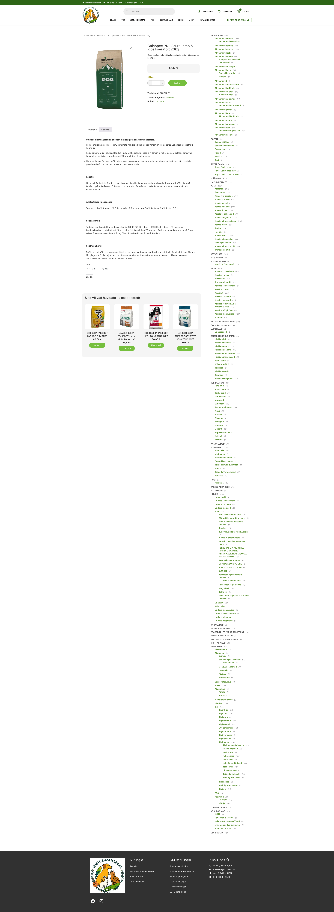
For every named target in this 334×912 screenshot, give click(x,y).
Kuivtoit (218, 436)
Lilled (113, 20)
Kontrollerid (220, 389)
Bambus (222, 656)
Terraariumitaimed (223, 407)
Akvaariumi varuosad (225, 124)
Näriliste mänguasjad (225, 357)
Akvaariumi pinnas (223, 109)
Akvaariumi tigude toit (229, 130)
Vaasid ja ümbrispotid (225, 264)
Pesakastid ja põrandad (230, 584)
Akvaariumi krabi (223, 53)
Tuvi (217, 160)
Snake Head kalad (227, 73)
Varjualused (220, 396)
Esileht (87, 35)
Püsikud (222, 674)
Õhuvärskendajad (221, 325)
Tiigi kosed (224, 782)
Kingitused (217, 490)
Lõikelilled (217, 329)
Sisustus (219, 418)
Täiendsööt (220, 606)
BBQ (217, 793)
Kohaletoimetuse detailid (182, 871)
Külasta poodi (136, 876)
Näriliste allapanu (223, 350)
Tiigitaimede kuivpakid (233, 745)
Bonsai (218, 468)
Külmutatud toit (226, 94)
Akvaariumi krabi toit (225, 88)
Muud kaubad (218, 261)
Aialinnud (219, 797)
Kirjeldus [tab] (92, 129)
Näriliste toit (220, 339)
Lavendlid (223, 670)
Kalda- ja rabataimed (223, 321)
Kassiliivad (220, 278)
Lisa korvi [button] (97, 345)
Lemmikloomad (137, 20)
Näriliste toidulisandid (225, 353)
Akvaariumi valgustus (225, 99)
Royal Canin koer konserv (227, 174)
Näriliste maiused (223, 342)
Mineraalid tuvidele (232, 580)
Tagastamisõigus (178, 881)
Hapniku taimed (230, 748)
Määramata (217, 178)
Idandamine (228, 662)
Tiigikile (222, 789)
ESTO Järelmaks (178, 891)
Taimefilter (228, 767)
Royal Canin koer (223, 167)
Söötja (222, 803)
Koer (93, 35)
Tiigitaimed (224, 742)
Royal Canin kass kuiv (225, 170)
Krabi (217, 411)
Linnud (214, 494)
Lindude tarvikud (223, 504)
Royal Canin (217, 164)
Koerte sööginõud (223, 217)
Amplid (222, 692)
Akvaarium (217, 35)
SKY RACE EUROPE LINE (230, 564)
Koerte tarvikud (222, 199)
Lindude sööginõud (223, 620)
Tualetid (218, 317)
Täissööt (219, 368)
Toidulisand (220, 360)
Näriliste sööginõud (224, 378)
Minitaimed (220, 454)
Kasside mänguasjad (224, 314)
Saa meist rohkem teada (142, 871)
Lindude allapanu (223, 617)
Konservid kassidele (224, 271)
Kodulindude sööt (223, 828)
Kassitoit (219, 293)
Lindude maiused (223, 508)
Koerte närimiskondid (225, 246)
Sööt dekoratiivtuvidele (230, 514)
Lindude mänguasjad (224, 610)
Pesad (218, 153)
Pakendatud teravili (224, 817)
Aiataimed (219, 653)
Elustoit (218, 414)
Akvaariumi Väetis (223, 120)
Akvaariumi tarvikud (224, 49)
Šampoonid (220, 192)
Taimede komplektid (222, 635)
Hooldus (218, 232)
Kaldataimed (218, 444)
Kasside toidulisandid (225, 285)
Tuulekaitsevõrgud (223, 699)
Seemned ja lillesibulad (229, 659)
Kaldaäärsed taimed (232, 763)
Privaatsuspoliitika (179, 866)
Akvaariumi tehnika (224, 45)
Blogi (181, 20)
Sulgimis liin (224, 588)
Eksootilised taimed (224, 461)
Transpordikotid (222, 250)
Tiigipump (223, 713)
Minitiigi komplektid (228, 785)
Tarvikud (219, 156)
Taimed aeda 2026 (220, 487)
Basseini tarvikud (223, 682)
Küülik (217, 814)
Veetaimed (228, 759)
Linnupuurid (220, 497)
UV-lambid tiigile (227, 728)
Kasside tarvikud (223, 296)
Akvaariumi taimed (224, 56)
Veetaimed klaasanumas (224, 639)
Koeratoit (101, 35)
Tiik (123, 20)
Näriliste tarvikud (223, 371)
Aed (152, 20)
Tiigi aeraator (225, 731)
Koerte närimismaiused (225, 221)
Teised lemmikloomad (223, 336)
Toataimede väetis (223, 457)
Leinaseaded (221, 332)
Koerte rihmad (221, 210)
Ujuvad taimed (230, 770)
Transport (219, 421)
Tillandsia (219, 450)
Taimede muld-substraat (226, 465)
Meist (191, 20)
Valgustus (219, 385)
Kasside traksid (222, 275)
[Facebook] (93, 901)
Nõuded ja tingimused (180, 876)
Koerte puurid (221, 203)
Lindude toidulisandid (225, 500)
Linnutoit (219, 603)
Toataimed (216, 447)
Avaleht (133, 866)
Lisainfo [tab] (105, 129)
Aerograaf (219, 483)
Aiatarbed (216, 646)
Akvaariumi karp (222, 113)
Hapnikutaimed (219, 182)
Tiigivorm (223, 717)
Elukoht (218, 429)
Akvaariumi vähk (223, 102)
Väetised (219, 703)
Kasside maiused (223, 300)
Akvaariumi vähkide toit (230, 105)
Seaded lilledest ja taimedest (227, 632)
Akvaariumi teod (222, 127)
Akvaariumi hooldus (224, 135)
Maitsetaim (224, 677)
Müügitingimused (178, 886)
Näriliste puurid (222, 346)
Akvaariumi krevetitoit (229, 41)
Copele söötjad (222, 142)
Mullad (218, 685)
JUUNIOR (223, 571)
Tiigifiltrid (223, 710)
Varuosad (219, 400)
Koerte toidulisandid (224, 214)
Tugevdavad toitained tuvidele (233, 532)
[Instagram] (101, 901)
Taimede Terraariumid (225, 472)
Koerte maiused (222, 206)
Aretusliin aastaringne (229, 560)
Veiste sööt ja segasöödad (227, 821)
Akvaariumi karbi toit (229, 116)
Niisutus (218, 439)
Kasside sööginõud (223, 310)
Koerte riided (221, 224)
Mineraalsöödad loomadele (227, 825)
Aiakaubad (220, 689)
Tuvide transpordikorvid (230, 567)
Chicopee (159, 101)
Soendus (219, 425)
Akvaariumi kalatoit (224, 91)
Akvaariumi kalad (223, 70)
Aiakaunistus (221, 649)
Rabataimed (217, 625)
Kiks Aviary (217, 257)
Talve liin (223, 592)
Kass (213, 268)
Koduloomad (166, 20)
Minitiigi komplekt (231, 777)
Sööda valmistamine (224, 145)
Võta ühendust (207, 20)
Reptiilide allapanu (223, 432)
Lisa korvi (177, 83)
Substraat (219, 403)
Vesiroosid (228, 752)
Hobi (213, 480)
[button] (131, 48)
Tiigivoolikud (225, 738)
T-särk (218, 228)
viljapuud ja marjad (228, 667)
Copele (214, 139)
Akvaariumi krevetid (224, 38)
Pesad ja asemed (223, 242)
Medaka (222, 76)
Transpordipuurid (223, 282)
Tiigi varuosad (225, 735)
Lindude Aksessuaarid (225, 613)
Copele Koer (220, 149)
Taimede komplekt (231, 774)
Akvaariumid (221, 81)
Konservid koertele (224, 196)
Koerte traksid (221, 235)
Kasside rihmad (222, 289)
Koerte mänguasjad (224, 239)
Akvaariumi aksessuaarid (227, 84)
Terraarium (217, 383)
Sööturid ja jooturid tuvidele (232, 518)
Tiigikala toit (225, 724)
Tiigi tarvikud (218, 643)
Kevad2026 (216, 254)
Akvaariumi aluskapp (225, 66)
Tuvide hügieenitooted (229, 537)
